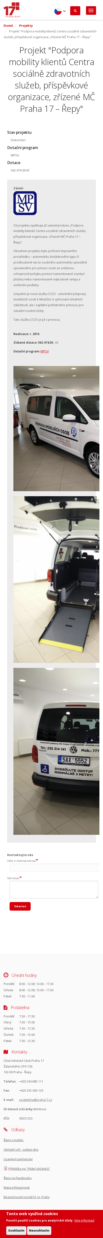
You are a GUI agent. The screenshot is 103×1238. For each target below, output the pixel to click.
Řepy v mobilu (13, 1140)
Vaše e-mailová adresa (21, 860)
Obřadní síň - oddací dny (21, 1149)
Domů (8, 25)
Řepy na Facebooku (18, 1178)
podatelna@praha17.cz (35, 1100)
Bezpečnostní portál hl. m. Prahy (27, 1197)
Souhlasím (16, 1230)
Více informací (84, 1220)
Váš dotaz (13, 878)
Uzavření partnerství (18, 1159)
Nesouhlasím (39, 1230)
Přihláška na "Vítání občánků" (29, 1168)
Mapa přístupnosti (17, 1187)
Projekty (26, 25)
